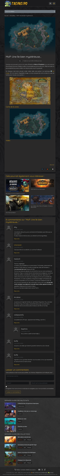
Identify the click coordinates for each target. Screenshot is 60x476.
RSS (33, 472)
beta (20, 61)
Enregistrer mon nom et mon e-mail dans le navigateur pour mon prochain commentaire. (30, 388)
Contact (51, 472)
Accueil (6, 15)
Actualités (12, 15)
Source (52, 164)
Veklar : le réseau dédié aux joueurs (26, 469)
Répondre (16, 238)
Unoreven (18, 245)
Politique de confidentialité (41, 472)
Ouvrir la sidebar (9, 11)
